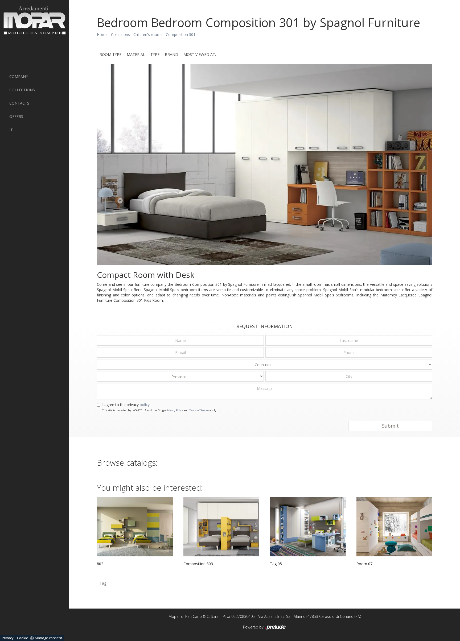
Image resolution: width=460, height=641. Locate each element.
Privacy (8, 637)
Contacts (19, 103)
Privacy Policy (175, 410)
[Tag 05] (308, 526)
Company (18, 76)
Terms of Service (199, 410)
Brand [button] (171, 54)
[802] (135, 526)
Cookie (22, 637)
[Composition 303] (221, 526)
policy (145, 404)
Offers (16, 116)
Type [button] (154, 54)
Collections (22, 89)
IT (11, 129)
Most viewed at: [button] (199, 54)
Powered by (253, 627)
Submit (390, 426)
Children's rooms (147, 34)
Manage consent (48, 637)
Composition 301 (180, 34)
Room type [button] (110, 54)
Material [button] (136, 54)
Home (102, 34)
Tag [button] (103, 583)
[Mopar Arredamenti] (34, 20)
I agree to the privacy (126, 404)
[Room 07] (394, 526)
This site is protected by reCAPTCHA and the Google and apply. (159, 410)
